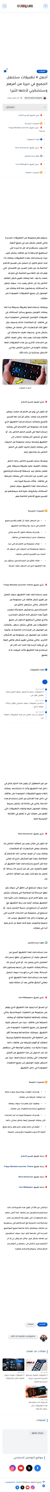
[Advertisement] (25, 42)
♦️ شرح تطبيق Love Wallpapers (29, 164)
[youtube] (21, 1468)
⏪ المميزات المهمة (34, 173)
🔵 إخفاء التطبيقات (34, 140)
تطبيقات (42, 71)
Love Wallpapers (26, 1187)
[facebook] (37, 1468)
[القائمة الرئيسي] (45, 6)
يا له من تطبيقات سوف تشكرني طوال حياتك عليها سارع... (24, 705)
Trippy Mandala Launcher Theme (18, 1167)
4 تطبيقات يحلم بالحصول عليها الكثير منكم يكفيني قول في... (25, 694)
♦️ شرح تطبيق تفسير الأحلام (30, 115)
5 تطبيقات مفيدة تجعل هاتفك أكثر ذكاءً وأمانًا (14, 1377)
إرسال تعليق (37, 1433)
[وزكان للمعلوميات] (25, 6)
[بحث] (4, 6)
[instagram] (12, 1468)
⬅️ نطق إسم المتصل (33, 156)
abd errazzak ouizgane (33, 98)
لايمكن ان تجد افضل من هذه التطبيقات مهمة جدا (24, 716)
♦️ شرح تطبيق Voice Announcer (28, 148)
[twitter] (29, 1468)
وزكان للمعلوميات (12, 1482)
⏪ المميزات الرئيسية (33, 124)
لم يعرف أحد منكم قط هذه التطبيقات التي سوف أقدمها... (38, 1406)
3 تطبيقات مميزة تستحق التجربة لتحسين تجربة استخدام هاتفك (36, 1378)
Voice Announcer (26, 1177)
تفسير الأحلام (27, 1156)
